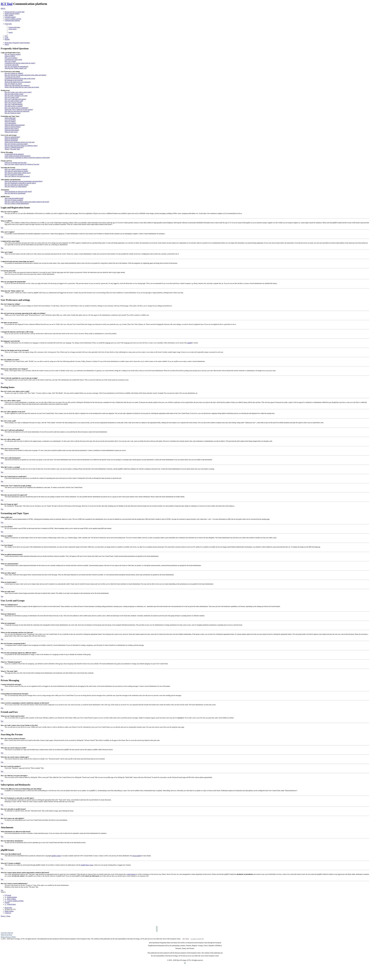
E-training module (10, 17)
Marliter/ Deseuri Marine (6, 934)
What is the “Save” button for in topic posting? (19, 109)
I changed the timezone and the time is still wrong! (20, 78)
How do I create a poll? (12, 97)
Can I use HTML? (10, 120)
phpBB (189, 343)
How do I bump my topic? (13, 113)
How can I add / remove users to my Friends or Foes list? (22, 164)
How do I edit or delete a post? (14, 94)
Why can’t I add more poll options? (15, 99)
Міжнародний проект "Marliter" (8, 937)
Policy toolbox (9, 15)
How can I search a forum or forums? (16, 169)
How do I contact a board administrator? (17, 203)
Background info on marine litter (14, 12)
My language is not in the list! (14, 80)
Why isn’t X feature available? (14, 200)
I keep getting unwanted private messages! (17, 156)
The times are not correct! (12, 77)
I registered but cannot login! (13, 59)
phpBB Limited (56, 856)
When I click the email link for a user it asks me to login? (22, 87)
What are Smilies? (10, 121)
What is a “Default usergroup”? (14, 147)
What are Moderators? (11, 138)
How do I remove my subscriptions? (16, 186)
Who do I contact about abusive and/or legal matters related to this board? (27, 202)
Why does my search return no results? (16, 171)
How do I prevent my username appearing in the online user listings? (25, 75)
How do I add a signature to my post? (16, 95)
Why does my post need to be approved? (17, 111)
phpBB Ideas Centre (87, 865)
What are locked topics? (12, 130)
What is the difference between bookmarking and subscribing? (23, 181)
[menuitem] (14, 27)
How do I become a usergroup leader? (16, 144)
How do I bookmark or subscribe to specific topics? (20, 183)
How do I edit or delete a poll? (14, 101)
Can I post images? (10, 123)
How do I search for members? (14, 174)
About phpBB (136, 856)
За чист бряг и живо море (7, 932)
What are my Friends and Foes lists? (16, 162)
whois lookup (131, 874)
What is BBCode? (10, 118)
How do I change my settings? (14, 73)
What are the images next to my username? (18, 82)
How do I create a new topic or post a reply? (18, 92)
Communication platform (12, 20)
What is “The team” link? (12, 149)
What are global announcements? (15, 125)
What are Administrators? (12, 137)
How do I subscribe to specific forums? (16, 185)
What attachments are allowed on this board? (18, 191)
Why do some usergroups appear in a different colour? (21, 145)
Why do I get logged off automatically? (16, 66)
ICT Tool (6, 3)
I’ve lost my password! (11, 65)
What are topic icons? (11, 132)
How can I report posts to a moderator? (16, 108)
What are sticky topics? (12, 128)
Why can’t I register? (11, 58)
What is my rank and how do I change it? (17, 85)
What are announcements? (13, 127)
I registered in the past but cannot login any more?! (20, 63)
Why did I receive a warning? (14, 106)
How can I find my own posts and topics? (17, 176)
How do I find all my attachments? (15, 193)
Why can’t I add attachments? (14, 104)
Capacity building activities (13, 19)
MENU (3, 8)
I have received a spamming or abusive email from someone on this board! (27, 157)
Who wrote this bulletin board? (14, 198)
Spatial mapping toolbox (12, 13)
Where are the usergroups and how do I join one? (20, 142)
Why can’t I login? (10, 61)
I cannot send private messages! (14, 154)
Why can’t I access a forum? (13, 102)
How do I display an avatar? (13, 83)
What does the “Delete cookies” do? (16, 68)
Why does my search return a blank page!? (18, 173)
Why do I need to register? (13, 54)
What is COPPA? (10, 56)
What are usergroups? (11, 140)
